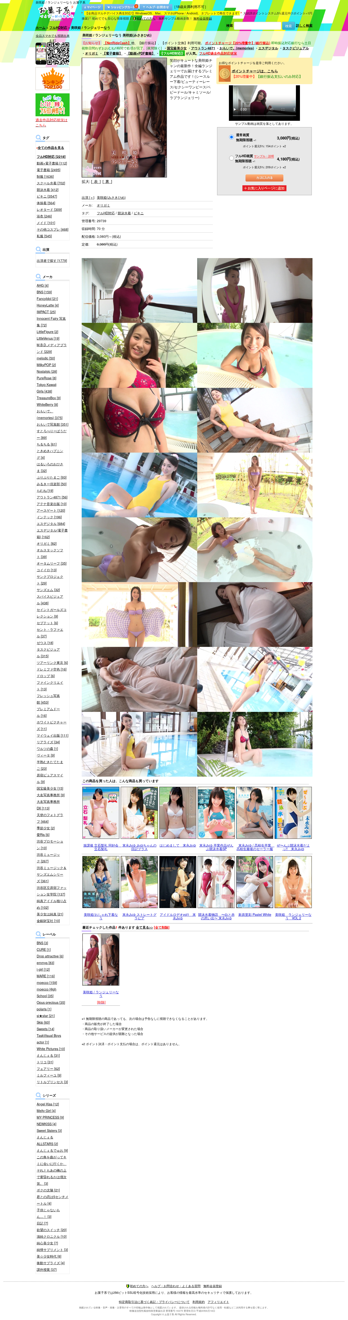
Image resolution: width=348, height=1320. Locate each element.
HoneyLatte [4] (48, 305)
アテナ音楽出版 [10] (52, 503)
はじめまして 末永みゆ (178, 845)
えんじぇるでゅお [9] (52, 1150)
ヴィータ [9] (46, 755)
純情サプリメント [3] (52, 1249)
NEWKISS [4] (46, 1123)
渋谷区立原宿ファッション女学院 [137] (52, 890)
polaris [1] (44, 1009)
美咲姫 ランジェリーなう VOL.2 (293, 916)
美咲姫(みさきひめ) (111, 197)
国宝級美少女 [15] (50, 788)
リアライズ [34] (48, 742)
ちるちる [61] (47, 444)
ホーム (40, 27)
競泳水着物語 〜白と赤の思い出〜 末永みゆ (216, 916)
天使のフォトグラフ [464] (50, 818)
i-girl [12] (43, 969)
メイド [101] (46, 222)
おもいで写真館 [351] (52, 424)
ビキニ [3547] (47, 196)
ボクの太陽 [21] (48, 1190)
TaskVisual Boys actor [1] (49, 1038)
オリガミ (91, 53)
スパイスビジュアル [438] (50, 599)
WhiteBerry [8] (47, 404)
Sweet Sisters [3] (49, 1130)
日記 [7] (42, 1223)
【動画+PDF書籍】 (141, 53)
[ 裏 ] (107, 181)
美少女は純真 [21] (50, 914)
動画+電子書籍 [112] (52, 163)
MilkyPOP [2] (46, 364)
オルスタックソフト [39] (50, 553)
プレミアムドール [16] (48, 712)
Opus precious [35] (51, 1002)
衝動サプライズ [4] (51, 1262)
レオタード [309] (49, 209)
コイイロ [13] (47, 569)
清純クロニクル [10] (52, 1236)
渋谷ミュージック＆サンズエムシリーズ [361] (52, 874)
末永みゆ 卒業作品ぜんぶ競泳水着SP (216, 847)
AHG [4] (43, 285)
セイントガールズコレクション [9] (52, 613)
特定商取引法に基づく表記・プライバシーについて (154, 1301)
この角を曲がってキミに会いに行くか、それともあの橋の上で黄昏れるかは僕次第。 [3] (52, 1170)
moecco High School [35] (46, 992)
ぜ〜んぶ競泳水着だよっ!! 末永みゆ (293, 847)
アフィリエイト (218, 1301)
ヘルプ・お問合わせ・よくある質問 (176, 1286)
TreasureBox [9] (49, 397)
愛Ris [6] (43, 834)
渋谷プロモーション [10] (50, 844)
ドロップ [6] (46, 675)
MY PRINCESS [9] (50, 1117)
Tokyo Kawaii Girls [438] (46, 388)
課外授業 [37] (47, 1269)
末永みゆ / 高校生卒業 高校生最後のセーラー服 (255, 847)
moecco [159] (47, 982)
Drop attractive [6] (50, 956)
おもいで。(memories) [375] (49, 414)
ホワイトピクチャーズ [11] (52, 725)
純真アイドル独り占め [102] (52, 904)
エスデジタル (268, 48)
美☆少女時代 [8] (49, 1256)
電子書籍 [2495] (48, 169)
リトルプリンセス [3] (52, 1081)
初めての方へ (146, 18)
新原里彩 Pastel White (254, 914)
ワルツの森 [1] (47, 748)
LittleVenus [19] (48, 338)
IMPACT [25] (46, 311)
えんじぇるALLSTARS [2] (47, 1140)
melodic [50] (46, 358)
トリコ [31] (45, 1062)
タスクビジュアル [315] (48, 652)
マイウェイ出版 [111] (52, 735)
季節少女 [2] (46, 828)
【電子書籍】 (112, 53)
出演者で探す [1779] (52, 260)
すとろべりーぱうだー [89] (52, 434)
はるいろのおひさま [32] (50, 467)
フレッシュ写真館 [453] (48, 699)
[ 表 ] (96, 181)
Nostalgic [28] (47, 371)
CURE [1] (44, 949)
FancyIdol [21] (47, 298)
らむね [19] (45, 490)
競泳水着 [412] (47, 189)
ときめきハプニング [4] (50, 454)
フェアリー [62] (48, 1068)
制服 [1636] (45, 176)
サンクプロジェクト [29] (50, 579)
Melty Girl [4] (46, 1110)
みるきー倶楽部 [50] (52, 483)
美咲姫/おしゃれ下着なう (101, 916)
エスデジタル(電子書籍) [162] (52, 533)
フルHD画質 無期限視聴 (254, 158)
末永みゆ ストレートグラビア (139, 916)
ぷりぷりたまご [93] (52, 477)
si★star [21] (46, 1015)
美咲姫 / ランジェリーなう (101, 994)
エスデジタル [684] (51, 523)
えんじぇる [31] (48, 1055)
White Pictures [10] (51, 1048)
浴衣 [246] (44, 216)
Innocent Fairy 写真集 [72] (51, 321)
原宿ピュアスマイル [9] (50, 778)
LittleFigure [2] (47, 331)
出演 (88, 197)
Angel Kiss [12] (48, 1104)
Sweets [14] (45, 1028)
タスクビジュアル (295, 48)
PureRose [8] (46, 378)
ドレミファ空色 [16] (52, 669)
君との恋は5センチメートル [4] (52, 1200)
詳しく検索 (304, 25)
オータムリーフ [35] (52, 563)
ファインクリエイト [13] (50, 685)
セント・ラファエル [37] (50, 632)
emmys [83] (45, 962)
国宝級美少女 (177, 48)
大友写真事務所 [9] (51, 794)
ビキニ (139, 213)
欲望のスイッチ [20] (52, 1229)
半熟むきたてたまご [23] (50, 765)
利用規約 (198, 1301)
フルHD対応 (58, 27)
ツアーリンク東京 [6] (52, 662)
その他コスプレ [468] (52, 229)
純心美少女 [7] (47, 1243)
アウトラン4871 (203, 48)
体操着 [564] (46, 202)
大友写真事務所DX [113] (48, 804)
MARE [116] (46, 976)
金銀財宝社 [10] (48, 920)
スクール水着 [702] (51, 183)
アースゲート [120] (51, 510)
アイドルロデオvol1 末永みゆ (178, 916)
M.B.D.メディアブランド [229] (52, 348)
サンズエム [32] (48, 589)
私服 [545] (44, 236)
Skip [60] (43, 1022)
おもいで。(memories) (236, 48)
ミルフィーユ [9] (49, 1075)
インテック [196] (49, 517)
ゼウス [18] (45, 642)
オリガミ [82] (47, 543)
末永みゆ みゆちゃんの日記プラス (139, 847)
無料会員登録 (202, 18)
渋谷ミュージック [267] (48, 857)
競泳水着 (124, 213)
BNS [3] (42, 942)
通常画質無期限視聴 (246, 137)
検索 (229, 25)
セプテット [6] (47, 622)
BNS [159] (44, 292)
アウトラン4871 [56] (52, 497)
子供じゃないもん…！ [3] (48, 1213)
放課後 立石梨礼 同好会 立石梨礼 (102, 847)
